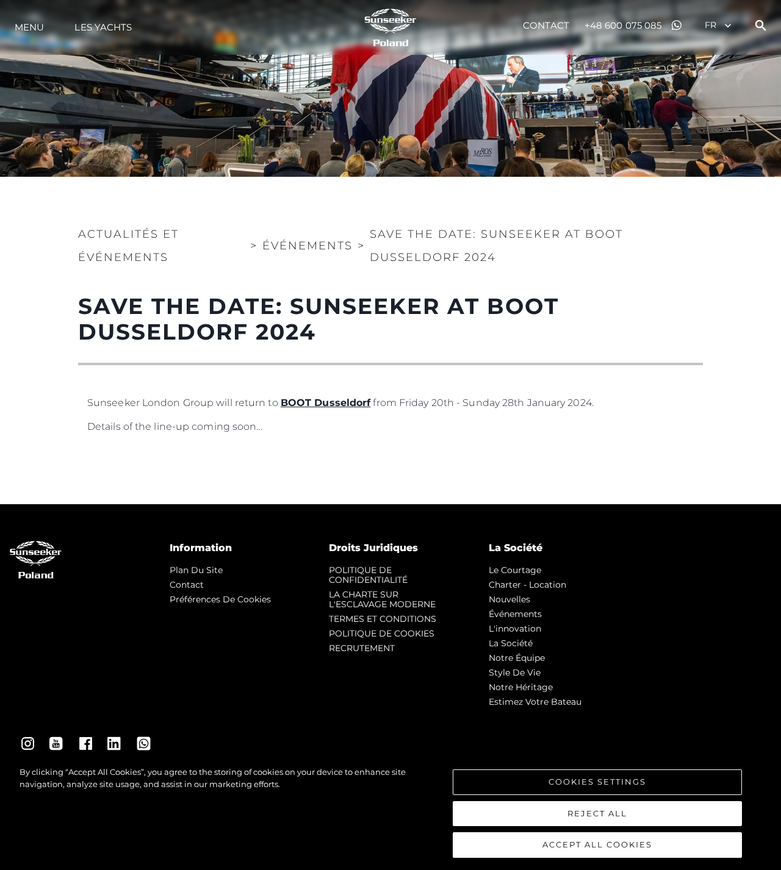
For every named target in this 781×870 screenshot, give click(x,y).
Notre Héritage (521, 687)
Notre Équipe (517, 657)
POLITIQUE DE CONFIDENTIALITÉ (368, 575)
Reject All (597, 813)
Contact (546, 25)
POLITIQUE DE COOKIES (381, 633)
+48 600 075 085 (623, 25)
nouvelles (509, 599)
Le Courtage (515, 570)
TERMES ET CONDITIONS (382, 618)
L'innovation (515, 628)
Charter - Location (527, 584)
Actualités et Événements (128, 245)
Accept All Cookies (597, 844)
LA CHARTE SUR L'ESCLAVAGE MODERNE (382, 599)
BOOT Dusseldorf (326, 402)
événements (515, 613)
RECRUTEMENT (362, 648)
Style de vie (515, 672)
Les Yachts (103, 27)
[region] (390, 812)
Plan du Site (196, 570)
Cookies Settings (597, 781)
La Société (511, 643)
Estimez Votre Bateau (535, 701)
